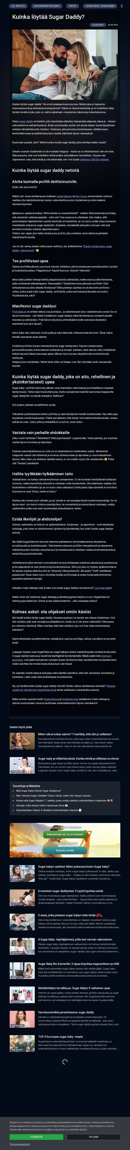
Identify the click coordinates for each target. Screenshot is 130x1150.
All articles (18, 6)
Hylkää (93, 1136)
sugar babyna (64, 196)
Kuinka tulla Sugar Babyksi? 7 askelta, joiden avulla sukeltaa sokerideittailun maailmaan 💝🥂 (64, 800)
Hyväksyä (36, 1136)
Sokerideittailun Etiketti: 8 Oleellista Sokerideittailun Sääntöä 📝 (49, 810)
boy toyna (81, 196)
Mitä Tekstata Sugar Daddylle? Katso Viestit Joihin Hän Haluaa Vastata (53, 795)
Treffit (72, 6)
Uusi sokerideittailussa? (46, 6)
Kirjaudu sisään (65, 850)
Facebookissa (51, 699)
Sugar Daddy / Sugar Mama (100, 6)
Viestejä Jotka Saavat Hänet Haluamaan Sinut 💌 (42, 805)
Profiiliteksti (19, 311)
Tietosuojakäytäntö (20, 1144)
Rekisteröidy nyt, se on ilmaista (65, 834)
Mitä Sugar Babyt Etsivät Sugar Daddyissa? (38, 790)
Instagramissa (70, 699)
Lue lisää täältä (102, 587)
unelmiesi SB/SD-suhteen (94, 159)
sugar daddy (26, 121)
